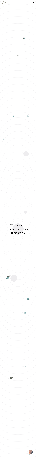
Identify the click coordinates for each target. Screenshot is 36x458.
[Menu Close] (34, 2)
